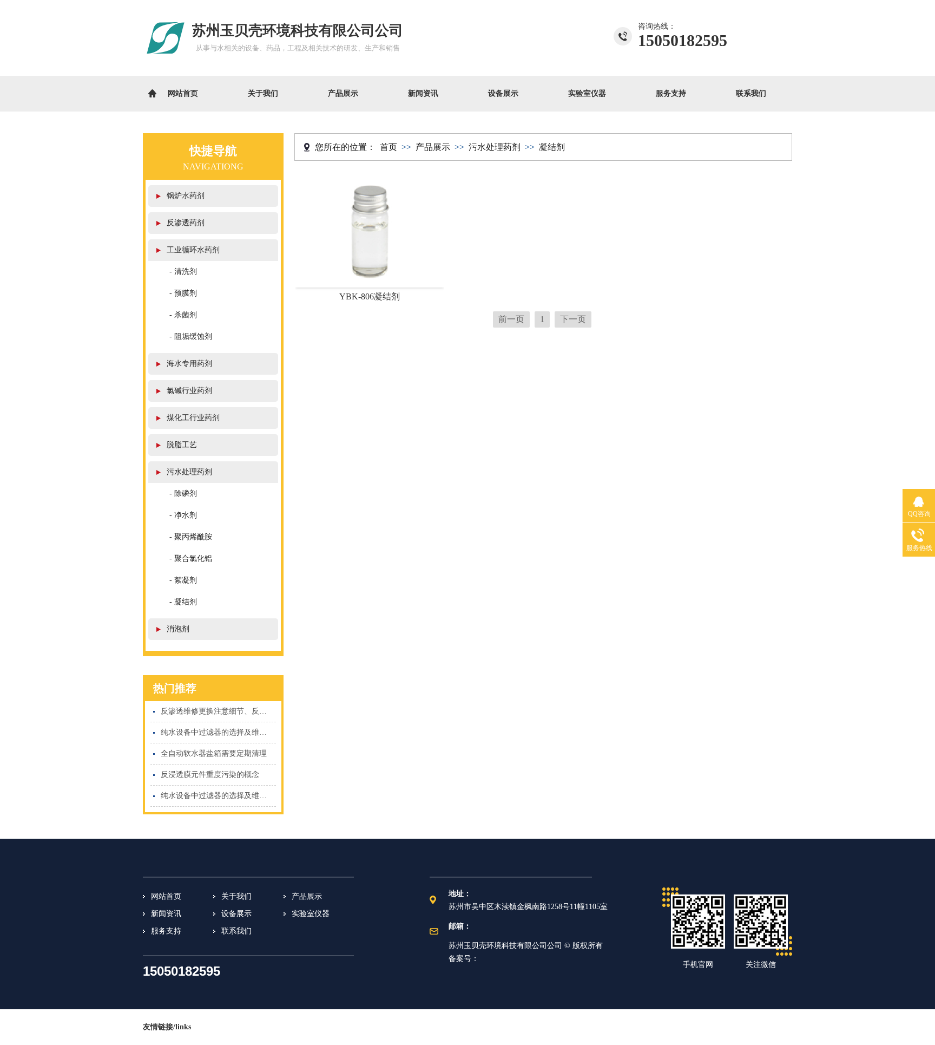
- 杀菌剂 (183, 315)
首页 (388, 147)
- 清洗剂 (183, 271)
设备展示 (503, 93)
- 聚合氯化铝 (190, 558)
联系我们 (751, 93)
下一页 (573, 319)
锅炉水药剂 (186, 196)
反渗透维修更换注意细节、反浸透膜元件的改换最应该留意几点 (218, 711)
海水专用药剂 (189, 364)
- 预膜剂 (183, 293)
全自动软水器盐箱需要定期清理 (214, 753)
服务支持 (671, 93)
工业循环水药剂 (193, 250)
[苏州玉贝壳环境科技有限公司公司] (166, 60)
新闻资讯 (423, 93)
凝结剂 (552, 147)
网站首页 (183, 93)
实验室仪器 (587, 93)
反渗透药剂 (186, 223)
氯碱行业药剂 (189, 391)
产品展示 (343, 93)
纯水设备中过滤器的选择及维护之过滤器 (218, 732)
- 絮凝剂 (183, 580)
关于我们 (263, 93)
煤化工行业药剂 (193, 418)
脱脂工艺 (182, 445)
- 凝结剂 (183, 602)
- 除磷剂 (183, 493)
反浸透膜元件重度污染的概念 (210, 774)
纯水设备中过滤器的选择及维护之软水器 (218, 796)
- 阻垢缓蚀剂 (190, 336)
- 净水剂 (183, 515)
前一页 (511, 319)
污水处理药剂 (189, 472)
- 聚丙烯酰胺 (190, 537)
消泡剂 (178, 629)
